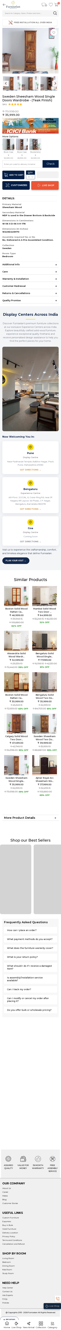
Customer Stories (10, 1203)
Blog (4, 1199)
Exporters (6, 1221)
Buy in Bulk (7, 1225)
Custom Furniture (10, 1217)
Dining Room (8, 1266)
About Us (6, 1188)
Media (5, 1196)
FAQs (4, 1299)
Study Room (8, 1273)
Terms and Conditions (12, 1240)
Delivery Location (10, 1232)
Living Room (8, 1258)
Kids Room (7, 1269)
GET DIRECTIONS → (30, 469)
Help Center (7, 1288)
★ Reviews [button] (9, 1320)
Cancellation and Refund (13, 1244)
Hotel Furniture (9, 1229)
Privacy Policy (8, 1236)
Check (51, 163)
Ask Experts (7, 1295)
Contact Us (7, 1291)
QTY (30, 172)
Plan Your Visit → (16, 560)
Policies (5, 1303)
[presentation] (6, 83)
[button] (15, 104)
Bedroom (6, 1262)
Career (5, 1192)
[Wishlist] (50, 4)
